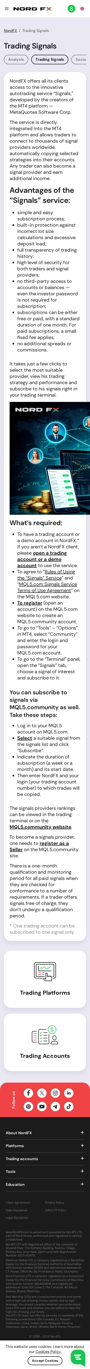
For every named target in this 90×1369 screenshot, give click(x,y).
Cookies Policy (48, 1351)
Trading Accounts (45, 1056)
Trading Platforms (45, 992)
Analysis (16, 59)
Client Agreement (18, 1203)
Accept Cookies (45, 1360)
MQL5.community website (40, 827)
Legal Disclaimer (17, 1218)
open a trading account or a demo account (42, 559)
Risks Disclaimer (17, 1210)
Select (24, 738)
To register (29, 603)
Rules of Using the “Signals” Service (46, 575)
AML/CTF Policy (55, 1210)
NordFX (10, 30)
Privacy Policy (54, 1203)
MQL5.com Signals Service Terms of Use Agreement (47, 587)
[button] (7, 9)
